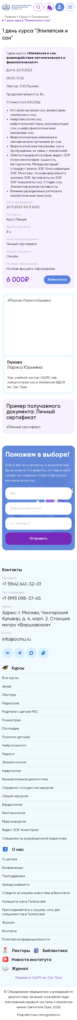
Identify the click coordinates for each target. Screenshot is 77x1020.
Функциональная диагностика (25, 779)
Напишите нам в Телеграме (24, 901)
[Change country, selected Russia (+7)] (10, 524)
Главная (10, 16)
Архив (6, 686)
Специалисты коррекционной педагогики (34, 838)
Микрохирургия (14, 821)
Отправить (38, 538)
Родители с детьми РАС (20, 712)
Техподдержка (13, 876)
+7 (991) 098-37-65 (21, 598)
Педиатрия (10, 703)
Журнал (8, 922)
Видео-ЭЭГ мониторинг (20, 830)
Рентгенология (13, 813)
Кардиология (12, 805)
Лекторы (9, 695)
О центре (9, 859)
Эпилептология (14, 762)
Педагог (8, 754)
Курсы (23, 16)
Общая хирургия (15, 796)
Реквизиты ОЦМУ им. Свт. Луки (38, 978)
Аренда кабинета (15, 885)
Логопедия (10, 728)
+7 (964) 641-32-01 (21, 584)
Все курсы (10, 678)
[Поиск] (38, 7)
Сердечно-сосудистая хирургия (27, 788)
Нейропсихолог (14, 745)
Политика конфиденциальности (26, 939)
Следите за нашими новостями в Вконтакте (36, 893)
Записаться (57, 279)
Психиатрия (40, 16)
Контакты (9, 931)
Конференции (12, 868)
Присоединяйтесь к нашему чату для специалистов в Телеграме (31, 912)
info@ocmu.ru (16, 639)
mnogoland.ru (49, 1015)
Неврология (11, 771)
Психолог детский (16, 737)
